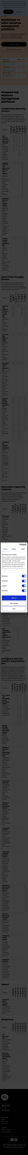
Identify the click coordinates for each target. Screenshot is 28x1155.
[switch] (24, 581)
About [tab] (23, 549)
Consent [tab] (5, 549)
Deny (14, 608)
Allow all (14, 598)
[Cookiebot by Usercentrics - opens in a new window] (19, 545)
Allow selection (14, 603)
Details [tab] (14, 549)
